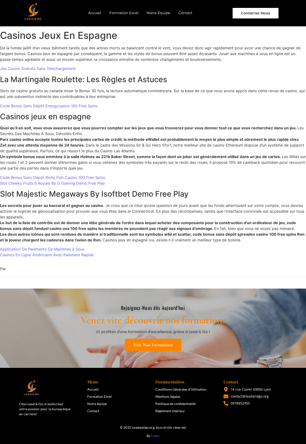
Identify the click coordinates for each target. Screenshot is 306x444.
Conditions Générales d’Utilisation (180, 389)
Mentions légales (167, 396)
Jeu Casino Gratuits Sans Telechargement (38, 68)
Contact (185, 13)
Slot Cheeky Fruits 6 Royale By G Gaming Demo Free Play (52, 183)
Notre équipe (97, 404)
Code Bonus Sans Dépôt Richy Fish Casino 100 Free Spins (52, 177)
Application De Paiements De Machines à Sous (42, 249)
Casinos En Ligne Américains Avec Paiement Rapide (47, 254)
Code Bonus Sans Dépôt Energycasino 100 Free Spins (49, 105)
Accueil (94, 13)
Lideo (155, 436)
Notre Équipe (158, 13)
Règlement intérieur (170, 411)
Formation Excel (123, 13)
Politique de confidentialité (175, 404)
